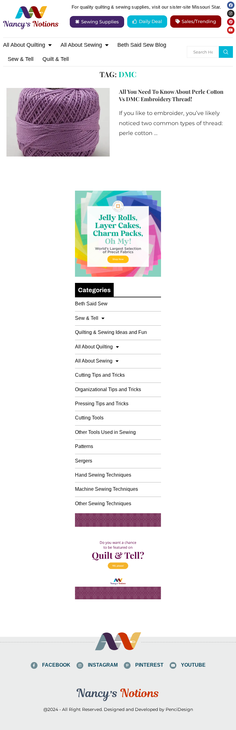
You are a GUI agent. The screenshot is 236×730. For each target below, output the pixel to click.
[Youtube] (230, 30)
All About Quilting (24, 45)
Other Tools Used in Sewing (105, 432)
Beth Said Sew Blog (141, 45)
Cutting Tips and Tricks (100, 375)
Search (226, 52)
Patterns (84, 446)
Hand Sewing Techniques (103, 475)
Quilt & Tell (55, 59)
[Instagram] (230, 13)
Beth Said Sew (91, 303)
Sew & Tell (20, 59)
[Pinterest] (230, 22)
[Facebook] (230, 5)
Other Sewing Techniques (103, 503)
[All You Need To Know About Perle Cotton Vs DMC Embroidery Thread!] (58, 122)
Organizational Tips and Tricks (108, 389)
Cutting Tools (89, 417)
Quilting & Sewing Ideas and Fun (111, 332)
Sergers (83, 460)
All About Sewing (81, 45)
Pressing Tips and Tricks (101, 403)
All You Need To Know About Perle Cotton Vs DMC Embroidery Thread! (171, 95)
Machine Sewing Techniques (106, 489)
